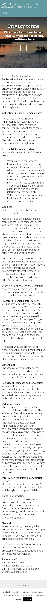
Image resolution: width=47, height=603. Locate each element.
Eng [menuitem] (42, 7)
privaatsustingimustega (34, 595)
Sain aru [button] (28, 599)
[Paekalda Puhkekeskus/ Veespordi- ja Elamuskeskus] (19, 5)
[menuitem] (42, 2)
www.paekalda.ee (17, 571)
